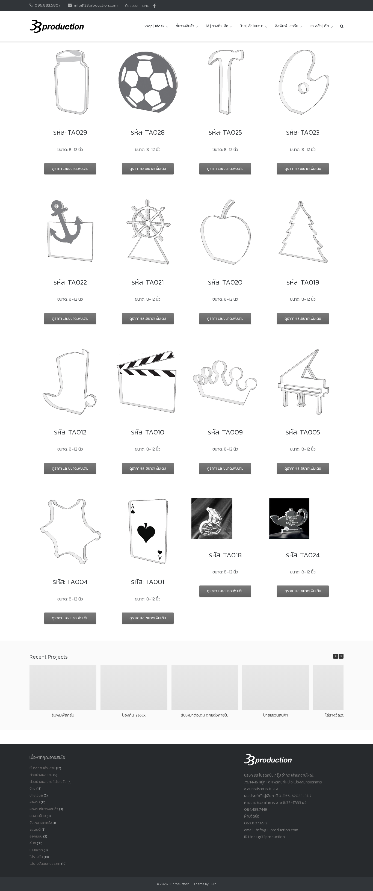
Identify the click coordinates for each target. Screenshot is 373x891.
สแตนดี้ (35, 829)
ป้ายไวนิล (36, 795)
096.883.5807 (47, 5)
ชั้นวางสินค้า (185, 26)
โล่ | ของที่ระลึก (217, 26)
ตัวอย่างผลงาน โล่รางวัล (48, 781)
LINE (145, 5)
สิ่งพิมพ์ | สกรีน (286, 26)
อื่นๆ (32, 843)
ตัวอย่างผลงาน (40, 774)
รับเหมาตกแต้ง (40, 822)
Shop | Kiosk (154, 26)
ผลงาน (34, 802)
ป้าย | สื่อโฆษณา (252, 26)
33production (179, 883)
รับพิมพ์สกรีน (63, 715)
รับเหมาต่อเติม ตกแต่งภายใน (205, 715)
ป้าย (32, 788)
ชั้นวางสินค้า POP (42, 768)
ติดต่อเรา (131, 5)
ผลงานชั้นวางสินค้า (43, 809)
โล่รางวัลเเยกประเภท (44, 863)
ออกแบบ (35, 836)
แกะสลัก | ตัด (319, 26)
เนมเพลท (36, 849)
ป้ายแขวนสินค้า (275, 715)
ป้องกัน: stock (134, 715)
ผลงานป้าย (37, 815)
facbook (154, 6)
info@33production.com (96, 5)
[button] (341, 656)
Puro (213, 883)
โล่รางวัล (36, 856)
